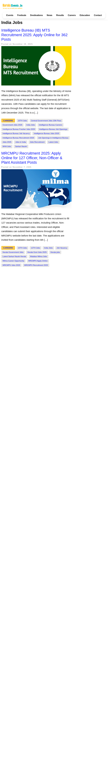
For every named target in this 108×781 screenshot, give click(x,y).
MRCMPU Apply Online (38, 261)
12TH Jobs (35, 248)
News (49, 15)
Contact (98, 15)
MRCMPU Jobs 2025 (11, 265)
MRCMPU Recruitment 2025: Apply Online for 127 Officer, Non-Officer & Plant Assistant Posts (31, 157)
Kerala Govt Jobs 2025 (37, 252)
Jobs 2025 (7, 142)
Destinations (36, 15)
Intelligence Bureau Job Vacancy (16, 133)
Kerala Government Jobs (13, 252)
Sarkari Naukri (21, 146)
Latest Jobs (53, 142)
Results (60, 15)
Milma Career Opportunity (13, 261)
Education (85, 15)
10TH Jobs (22, 121)
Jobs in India (20, 142)
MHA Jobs (7, 146)
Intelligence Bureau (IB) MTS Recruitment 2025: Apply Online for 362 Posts (34, 34)
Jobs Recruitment (37, 142)
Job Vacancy (62, 248)
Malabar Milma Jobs (38, 256)
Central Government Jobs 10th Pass (46, 121)
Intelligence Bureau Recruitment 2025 (18, 138)
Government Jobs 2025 (12, 125)
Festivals (21, 15)
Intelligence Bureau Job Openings (53, 129)
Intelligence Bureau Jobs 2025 (46, 133)
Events (9, 15)
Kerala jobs (55, 252)
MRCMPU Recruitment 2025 (36, 265)
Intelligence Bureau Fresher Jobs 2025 (19, 129)
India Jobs (30, 125)
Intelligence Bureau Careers (50, 125)
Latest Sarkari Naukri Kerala (14, 256)
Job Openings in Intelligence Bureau (53, 138)
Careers (72, 15)
